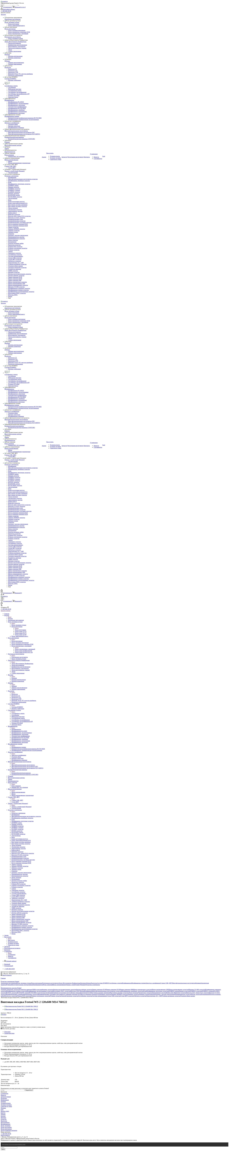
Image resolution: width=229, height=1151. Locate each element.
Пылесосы (14, 694)
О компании (11, 954)
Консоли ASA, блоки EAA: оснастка (197, 993)
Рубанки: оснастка (55, 996)
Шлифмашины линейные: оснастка (132, 991)
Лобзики (14, 686)
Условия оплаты (6, 1103)
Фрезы (82, 991)
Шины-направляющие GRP (160, 989)
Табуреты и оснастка (140, 996)
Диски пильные (133, 993)
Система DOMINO (17, 707)
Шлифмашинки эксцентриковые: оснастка (40, 991)
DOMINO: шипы (173, 991)
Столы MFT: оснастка (127, 996)
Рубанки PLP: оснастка (24, 996)
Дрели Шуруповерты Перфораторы (22, 663)
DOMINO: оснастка (196, 991)
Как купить (11, 940)
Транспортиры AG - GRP (154, 996)
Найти (3, 1149)
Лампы (30, 984)
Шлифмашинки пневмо (18, 747)
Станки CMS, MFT (17, 800)
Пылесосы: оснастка (10, 996)
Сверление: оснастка (72, 996)
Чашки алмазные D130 (99, 989)
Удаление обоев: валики (187, 996)
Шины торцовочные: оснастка (142, 989)
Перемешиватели (38, 984)
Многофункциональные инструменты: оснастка (106, 991)
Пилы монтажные (16, 641)
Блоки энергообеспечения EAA (81, 993)
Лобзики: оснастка (133, 994)
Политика (4, 1098)
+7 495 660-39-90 (6, 11)
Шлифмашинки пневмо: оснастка (16, 991)
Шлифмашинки (16, 729)
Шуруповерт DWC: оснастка (61, 991)
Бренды (3, 1113)
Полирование (205, 994)
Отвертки (152, 994)
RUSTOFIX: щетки (23, 993)
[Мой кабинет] (2, 590)
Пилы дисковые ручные (18, 625)
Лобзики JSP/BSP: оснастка (119, 994)
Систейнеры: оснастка (85, 996)
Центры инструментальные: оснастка (64, 989)
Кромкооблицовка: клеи (13, 994)
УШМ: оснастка (37, 989)
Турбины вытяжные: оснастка (171, 996)
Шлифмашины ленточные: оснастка (157, 991)
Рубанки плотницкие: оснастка (40, 996)
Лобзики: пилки (144, 994)
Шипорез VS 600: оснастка (196, 989)
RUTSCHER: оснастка (36, 993)
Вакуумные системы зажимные (100, 993)
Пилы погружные (20, 630)
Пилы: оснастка (196, 994)
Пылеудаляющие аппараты (9, 1130)
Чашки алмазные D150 (113, 989)
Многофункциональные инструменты (23, 765)
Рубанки (8, 984)
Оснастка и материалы (18, 813)
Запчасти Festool (6, 1096)
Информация (5, 1100)
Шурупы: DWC (75, 991)
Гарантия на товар (6, 1106)
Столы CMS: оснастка (113, 996)
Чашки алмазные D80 (126, 989)
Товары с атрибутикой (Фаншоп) (21, 806)
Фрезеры (14, 678)
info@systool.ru (7, 975)
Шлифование (88, 991)
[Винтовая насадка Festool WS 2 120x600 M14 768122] (21, 1006)
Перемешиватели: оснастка (183, 994)
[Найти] (18, 5)
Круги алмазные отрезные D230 (91, 994)
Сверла (63, 996)
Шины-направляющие (18, 792)
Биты (53, 993)
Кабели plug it (170, 993)
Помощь (3, 1101)
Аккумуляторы (47, 993)
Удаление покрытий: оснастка (10, 989)
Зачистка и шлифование (18, 755)
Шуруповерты (5, 1122)
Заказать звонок (5, 610)
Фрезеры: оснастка (47, 989)
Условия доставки (6, 1105)
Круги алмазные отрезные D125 (71, 994)
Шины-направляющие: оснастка (178, 989)
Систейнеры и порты (17, 713)
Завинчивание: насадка (159, 993)
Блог (2, 1109)
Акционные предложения (9, 983)
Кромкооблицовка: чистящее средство (49, 994)
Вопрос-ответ (5, 1111)
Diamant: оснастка (184, 991)
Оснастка (3, 1119)
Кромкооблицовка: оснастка (29, 994)
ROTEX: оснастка (11, 993)
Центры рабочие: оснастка (84, 989)
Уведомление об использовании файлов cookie (13, 1144)
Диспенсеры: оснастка (145, 993)
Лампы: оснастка (106, 994)
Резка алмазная (16, 786)
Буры (144, 991)
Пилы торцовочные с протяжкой (25, 649)
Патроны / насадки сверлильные (165, 994)
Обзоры (3, 1114)
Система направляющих (99, 996)
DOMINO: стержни (208, 991)
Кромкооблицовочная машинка (21, 773)
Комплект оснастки (180, 993)
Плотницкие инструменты (19, 657)
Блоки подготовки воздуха (63, 993)
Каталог (10, 618)
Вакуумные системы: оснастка (119, 993)
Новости (3, 1095)
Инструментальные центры (19, 984)
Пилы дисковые (5, 1125)
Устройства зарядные (25, 989)
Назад (9, 617)
